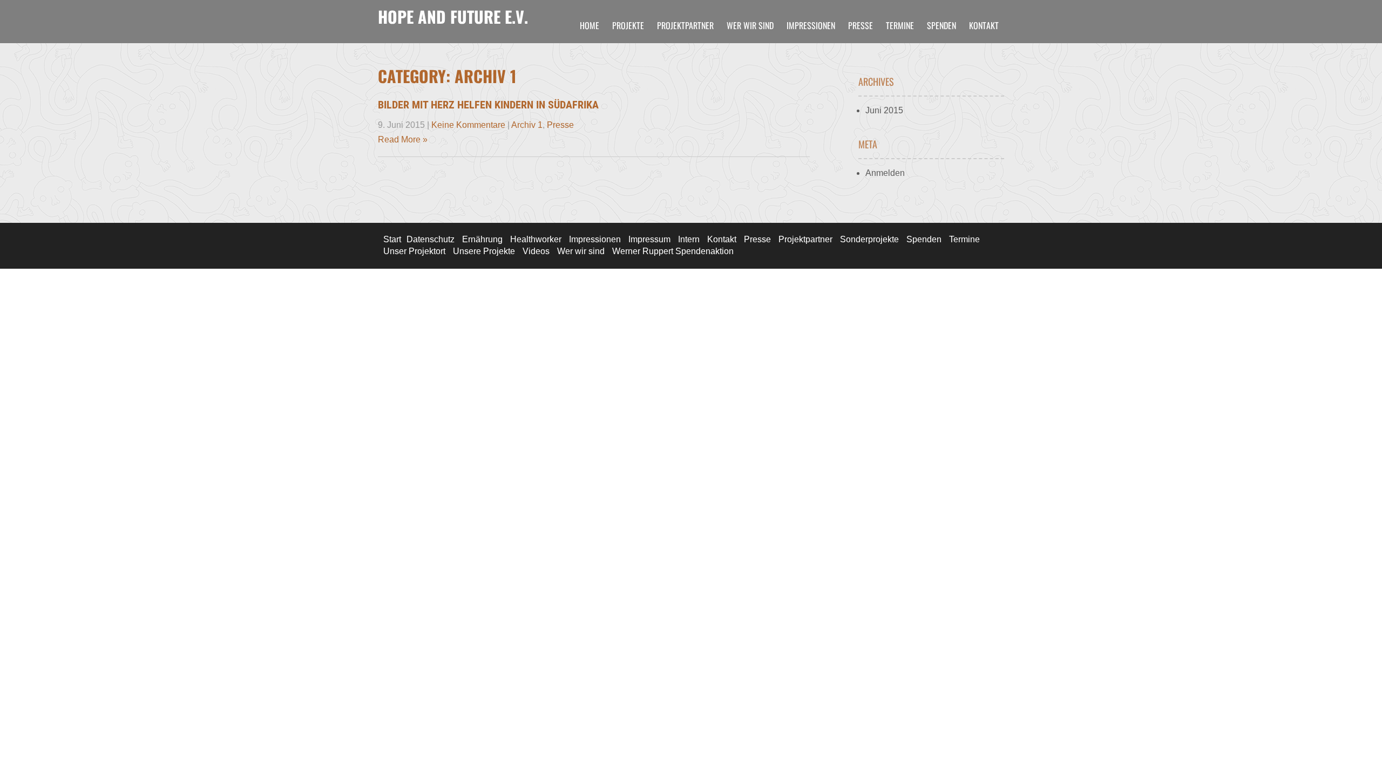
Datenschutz (431, 239)
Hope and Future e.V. (453, 16)
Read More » (403, 139)
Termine (900, 25)
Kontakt (984, 25)
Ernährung (482, 239)
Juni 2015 (884, 110)
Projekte (628, 25)
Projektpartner (685, 25)
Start (392, 239)
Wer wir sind (750, 25)
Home (589, 25)
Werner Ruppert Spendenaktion (673, 251)
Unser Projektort (414, 251)
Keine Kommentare (468, 125)
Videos (536, 251)
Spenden (941, 25)
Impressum (649, 239)
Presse (860, 25)
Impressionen (811, 25)
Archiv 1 (527, 125)
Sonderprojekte (869, 239)
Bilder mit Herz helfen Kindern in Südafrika (488, 104)
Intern (689, 239)
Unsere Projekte (484, 251)
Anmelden (885, 173)
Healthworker (535, 239)
